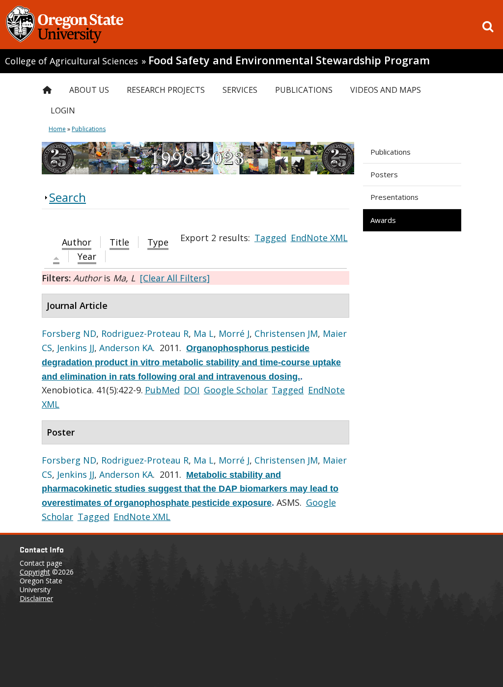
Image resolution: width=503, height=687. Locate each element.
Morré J (234, 333)
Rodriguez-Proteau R (145, 333)
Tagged (270, 238)
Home (57, 129)
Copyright (35, 572)
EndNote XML (319, 238)
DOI (191, 390)
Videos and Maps (385, 89)
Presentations (394, 197)
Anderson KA (126, 348)
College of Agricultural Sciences (71, 61)
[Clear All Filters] (175, 278)
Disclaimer (36, 598)
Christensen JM (286, 333)
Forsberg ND (69, 333)
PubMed (162, 390)
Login (63, 110)
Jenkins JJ (75, 348)
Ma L (204, 333)
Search (67, 197)
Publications (390, 152)
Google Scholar (236, 390)
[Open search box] (487, 26)
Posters (384, 174)
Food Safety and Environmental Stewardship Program (289, 60)
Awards (383, 220)
